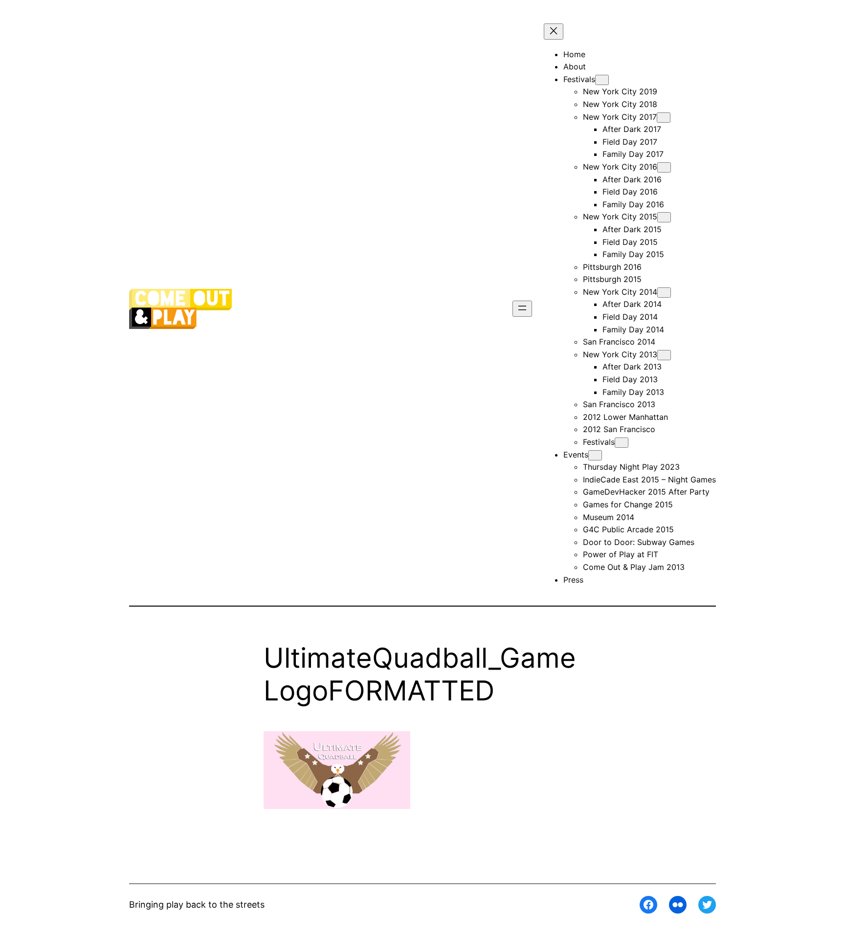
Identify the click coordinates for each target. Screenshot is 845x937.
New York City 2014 (620, 292)
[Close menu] (553, 31)
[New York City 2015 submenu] (664, 217)
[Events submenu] (595, 455)
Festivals (599, 442)
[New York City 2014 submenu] (664, 292)
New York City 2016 (620, 167)
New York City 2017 (620, 117)
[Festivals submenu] (602, 80)
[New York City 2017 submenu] (663, 117)
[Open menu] (522, 309)
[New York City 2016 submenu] (664, 167)
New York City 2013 (620, 354)
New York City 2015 (620, 216)
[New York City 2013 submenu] (664, 355)
